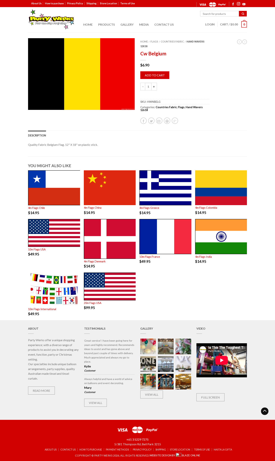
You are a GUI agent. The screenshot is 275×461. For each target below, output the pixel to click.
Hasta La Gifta (223, 449)
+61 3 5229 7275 (137, 439)
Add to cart (155, 75)
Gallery (127, 24)
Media (144, 24)
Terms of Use (127, 3)
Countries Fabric (172, 41)
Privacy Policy (75, 3)
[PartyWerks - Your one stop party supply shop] (51, 19)
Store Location (108, 3)
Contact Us (164, 24)
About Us (36, 3)
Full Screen (210, 397)
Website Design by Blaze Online (174, 455)
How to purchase (54, 3)
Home (88, 24)
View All (95, 402)
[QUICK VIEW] (54, 188)
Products (106, 24)
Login (210, 24)
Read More (41, 390)
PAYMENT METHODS (117, 449)
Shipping (91, 3)
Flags (154, 41)
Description (37, 135)
